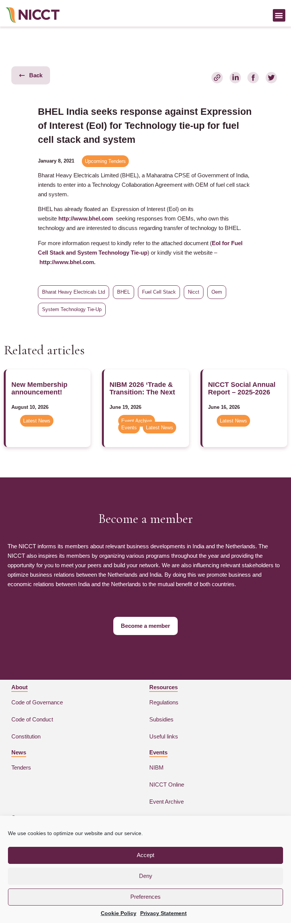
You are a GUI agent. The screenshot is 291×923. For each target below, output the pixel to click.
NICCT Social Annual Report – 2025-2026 (241, 388)
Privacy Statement (163, 913)
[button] (279, 15)
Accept (145, 855)
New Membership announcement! (39, 388)
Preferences (145, 896)
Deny (145, 876)
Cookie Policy (118, 913)
